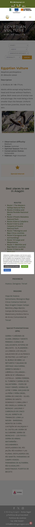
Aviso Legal (27, 263)
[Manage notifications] (30, 523)
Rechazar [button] (7, 270)
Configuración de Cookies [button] (12, 266)
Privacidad (20, 263)
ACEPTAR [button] (24, 266)
